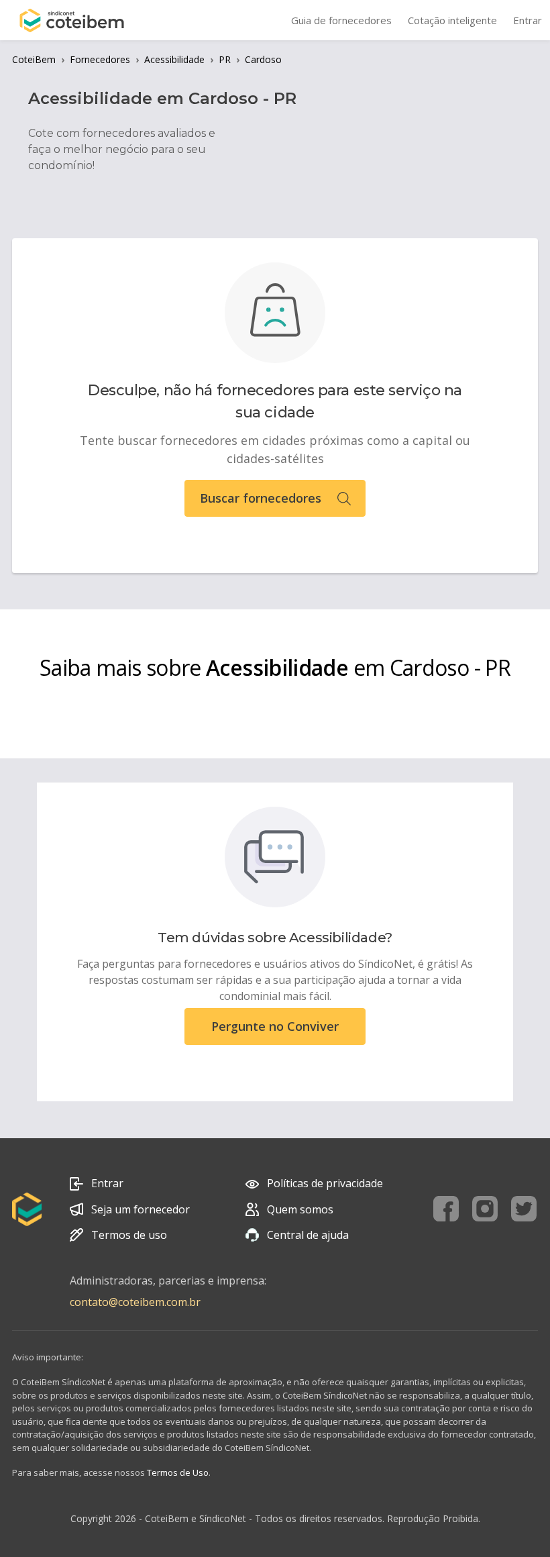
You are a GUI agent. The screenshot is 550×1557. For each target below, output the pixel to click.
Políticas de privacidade (325, 1183)
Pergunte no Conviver (275, 1026)
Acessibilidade (174, 59)
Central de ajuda (308, 1234)
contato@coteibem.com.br (135, 1302)
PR (225, 59)
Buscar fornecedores (260, 498)
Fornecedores (100, 59)
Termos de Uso (178, 1472)
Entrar (107, 1183)
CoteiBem (34, 59)
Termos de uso (129, 1234)
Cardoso (263, 59)
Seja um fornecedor (140, 1209)
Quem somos (300, 1209)
